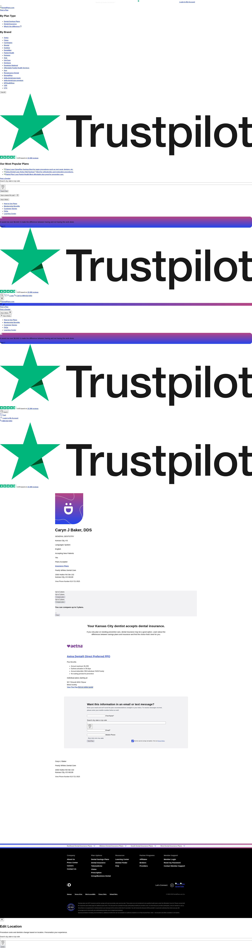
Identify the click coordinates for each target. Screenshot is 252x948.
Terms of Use (78, 894)
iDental (6, 45)
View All (3, 92)
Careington (8, 43)
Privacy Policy (161, 740)
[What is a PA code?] (17, 195)
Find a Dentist (5, 178)
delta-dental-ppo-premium (13, 80)
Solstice (7, 48)
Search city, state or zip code (10, 181)
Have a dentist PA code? (8, 195)
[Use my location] (3, 187)
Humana (7, 55)
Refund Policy (114, 894)
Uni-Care (7, 60)
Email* (108, 730)
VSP (5, 85)
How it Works (4, 199)
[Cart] (5, 296)
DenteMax (7, 50)
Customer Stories (10, 209)
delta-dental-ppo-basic (12, 78)
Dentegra (7, 63)
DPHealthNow (9, 83)
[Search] (2, 295)
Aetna (6, 38)
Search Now (4, 191)
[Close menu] (2, 298)
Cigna (6, 40)
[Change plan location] (61, 2)
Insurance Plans (62, 566)
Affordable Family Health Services (16, 68)
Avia (5, 58)
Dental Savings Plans (12, 21)
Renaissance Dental (11, 73)
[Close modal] (2, 919)
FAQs (6, 211)
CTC (5, 88)
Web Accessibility (90, 894)
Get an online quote (85, 687)
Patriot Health (9, 53)
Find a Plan (4, 10)
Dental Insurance (10, 24)
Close (57, 615)
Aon (5, 70)
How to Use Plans (10, 203)
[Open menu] (1, 5)
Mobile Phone (110, 735)
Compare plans (60, 597)
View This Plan (72, 687)
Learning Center (10, 214)
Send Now (91, 741)
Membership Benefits (12, 206)
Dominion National (11, 65)
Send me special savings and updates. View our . (149, 740)
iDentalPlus (8, 75)
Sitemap (69, 894)
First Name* (110, 716)
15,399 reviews (32, 158)
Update (3, 947)
